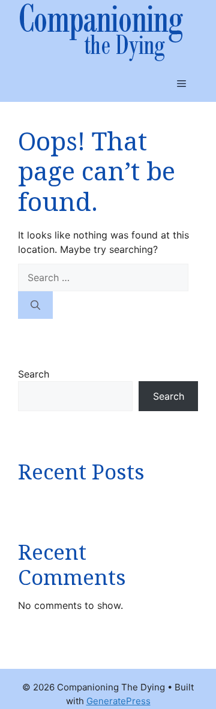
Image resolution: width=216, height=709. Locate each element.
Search (33, 374)
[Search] (35, 305)
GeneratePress (118, 701)
